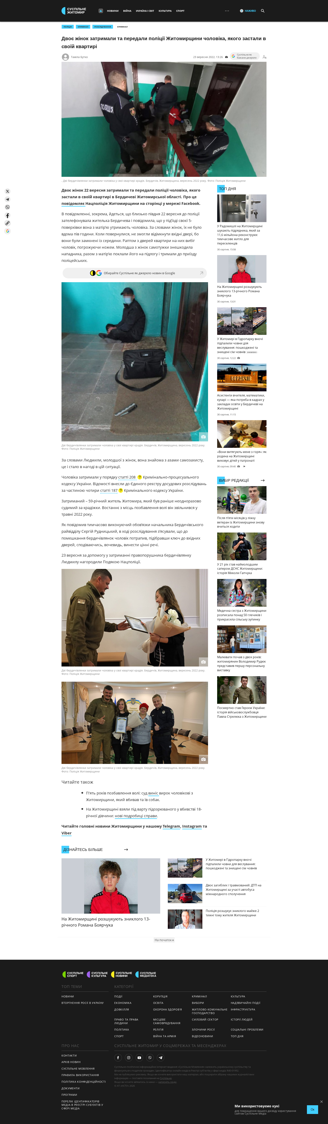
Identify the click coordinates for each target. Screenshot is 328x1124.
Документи (71, 1088)
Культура (165, 11)
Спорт (180, 11)
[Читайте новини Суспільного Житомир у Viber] (150, 1057)
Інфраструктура (243, 1009)
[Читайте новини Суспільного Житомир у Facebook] (118, 1057)
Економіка (122, 1003)
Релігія (158, 1029)
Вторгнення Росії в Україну (83, 1003)
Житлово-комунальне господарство (210, 1011)
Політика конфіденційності (84, 1081)
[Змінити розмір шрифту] (264, 57)
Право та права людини (126, 1021)
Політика (121, 1029)
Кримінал (122, 26)
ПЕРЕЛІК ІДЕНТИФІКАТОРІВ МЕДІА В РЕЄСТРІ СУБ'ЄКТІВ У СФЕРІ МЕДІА (82, 1105)
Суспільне (166, 1078)
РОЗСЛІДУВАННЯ (102, 26)
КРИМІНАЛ (83, 26)
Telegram (171, 826)
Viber (67, 833)
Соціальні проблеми (247, 1029)
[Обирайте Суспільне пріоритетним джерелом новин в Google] (7, 231)
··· (227, 10)
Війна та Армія (164, 1036)
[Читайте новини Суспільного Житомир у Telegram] (160, 1057)
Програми (69, 1095)
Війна (127, 11)
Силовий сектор (205, 1019)
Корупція (160, 996)
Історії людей (242, 1019)
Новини (113, 11)
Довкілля (121, 1009)
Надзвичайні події (245, 1003)
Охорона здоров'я (167, 1009)
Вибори (198, 1003)
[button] (7, 191)
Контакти (69, 1055)
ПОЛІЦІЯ (68, 26)
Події (118, 996)
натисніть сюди (167, 1082)
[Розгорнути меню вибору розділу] (101, 11)
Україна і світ (145, 11)
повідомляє (73, 203)
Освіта (158, 1003)
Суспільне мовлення (78, 1068)
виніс (153, 793)
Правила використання (80, 1075)
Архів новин (71, 1062)
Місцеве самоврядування (167, 1021)
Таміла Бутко (79, 57)
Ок (312, 1109)
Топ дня (237, 1036)
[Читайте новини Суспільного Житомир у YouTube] (139, 1057)
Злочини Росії (203, 1029)
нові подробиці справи (136, 815)
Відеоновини (202, 1036)
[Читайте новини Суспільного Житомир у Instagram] (128, 1057)
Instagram (192, 826)
